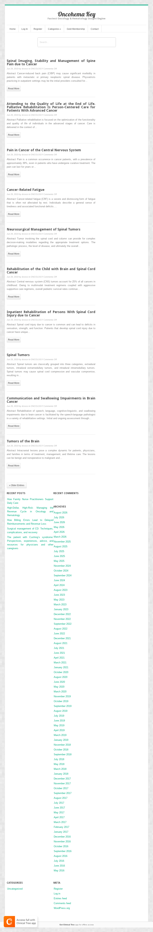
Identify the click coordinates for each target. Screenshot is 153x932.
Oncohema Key (77, 14)
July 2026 (59, 517)
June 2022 (59, 633)
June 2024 (59, 580)
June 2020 (59, 681)
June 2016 (59, 865)
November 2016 (62, 841)
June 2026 (59, 522)
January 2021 (61, 667)
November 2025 (62, 541)
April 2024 (59, 585)
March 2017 (60, 822)
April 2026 (59, 532)
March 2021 (60, 662)
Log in (57, 893)
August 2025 (60, 546)
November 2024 (62, 565)
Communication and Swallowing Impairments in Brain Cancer (51, 399)
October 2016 (61, 846)
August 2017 (60, 798)
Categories (54, 29)
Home (13, 29)
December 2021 (62, 638)
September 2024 (62, 575)
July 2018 (59, 759)
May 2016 (59, 870)
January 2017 (61, 831)
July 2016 (59, 860)
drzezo (25, 69)
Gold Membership (76, 29)
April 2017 (59, 817)
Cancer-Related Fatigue (25, 190)
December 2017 (62, 778)
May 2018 (59, 764)
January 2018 (61, 773)
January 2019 (61, 740)
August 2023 (60, 590)
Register (38, 29)
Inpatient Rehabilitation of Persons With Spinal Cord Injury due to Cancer (51, 313)
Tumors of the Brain (23, 441)
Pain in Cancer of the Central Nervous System (44, 150)
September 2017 (62, 793)
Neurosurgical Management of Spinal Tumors (43, 229)
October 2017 (61, 788)
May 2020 (59, 686)
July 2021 (59, 648)
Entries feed (60, 898)
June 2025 (59, 556)
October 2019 (61, 701)
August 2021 (60, 643)
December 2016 (62, 836)
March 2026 (60, 536)
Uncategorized (15, 888)
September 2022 (62, 623)
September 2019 (62, 706)
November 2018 (62, 744)
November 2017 (62, 783)
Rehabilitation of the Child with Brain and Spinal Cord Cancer (51, 270)
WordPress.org (62, 908)
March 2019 (60, 735)
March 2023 (60, 604)
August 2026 (60, 512)
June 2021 (59, 652)
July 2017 (59, 802)
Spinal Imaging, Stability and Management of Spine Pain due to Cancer (51, 62)
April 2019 (59, 730)
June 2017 (59, 807)
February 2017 (61, 827)
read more (13, 88)
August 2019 (60, 711)
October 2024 (61, 570)
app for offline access (77, 925)
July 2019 (59, 715)
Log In (24, 29)
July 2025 (59, 551)
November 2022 (62, 619)
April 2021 (59, 657)
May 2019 (59, 725)
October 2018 (61, 749)
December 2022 (62, 614)
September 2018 (62, 754)
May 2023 (59, 599)
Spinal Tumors (18, 355)
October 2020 (61, 672)
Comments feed (62, 903)
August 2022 (60, 628)
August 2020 (60, 677)
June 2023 (59, 594)
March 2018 (60, 769)
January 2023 (61, 609)
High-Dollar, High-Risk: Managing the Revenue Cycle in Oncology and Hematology (30, 511)
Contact (95, 29)
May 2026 (59, 527)
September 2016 (62, 851)
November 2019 (62, 696)
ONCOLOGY (37, 69)
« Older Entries (16, 485)
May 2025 (59, 561)
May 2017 (59, 812)
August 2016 (60, 856)
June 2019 (59, 720)
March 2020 (60, 691)
